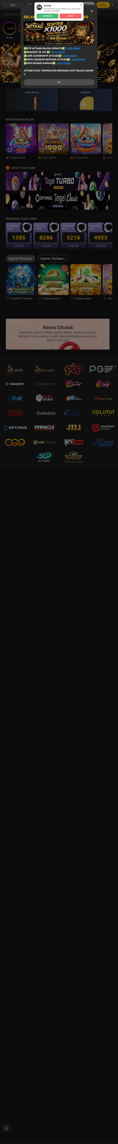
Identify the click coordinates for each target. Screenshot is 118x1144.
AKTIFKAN (47, 16)
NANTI (70, 16)
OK (59, 82)
